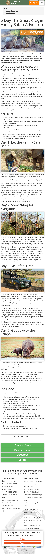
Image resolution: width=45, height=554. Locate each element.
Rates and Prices (22, 450)
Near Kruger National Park (32, 526)
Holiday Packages (12, 11)
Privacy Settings (22, 550)
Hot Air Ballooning (30, 484)
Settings (22, 539)
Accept (22, 543)
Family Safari (10, 13)
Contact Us (22, 455)
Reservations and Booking (10, 500)
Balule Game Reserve (31, 512)
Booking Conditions (8, 503)
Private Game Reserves (32, 528)
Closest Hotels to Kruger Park (33, 481)
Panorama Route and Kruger (33, 495)
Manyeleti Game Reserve (32, 515)
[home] (13, 2)
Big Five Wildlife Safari (31, 492)
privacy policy (12, 535)
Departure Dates (22, 445)
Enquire (22, 460)
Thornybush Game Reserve (33, 520)
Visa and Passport (8, 505)
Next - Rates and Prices (22, 437)
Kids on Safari (28, 486)
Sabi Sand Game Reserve (32, 517)
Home (6, 8)
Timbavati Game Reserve (32, 523)
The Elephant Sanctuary (32, 489)
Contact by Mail (8, 486)
